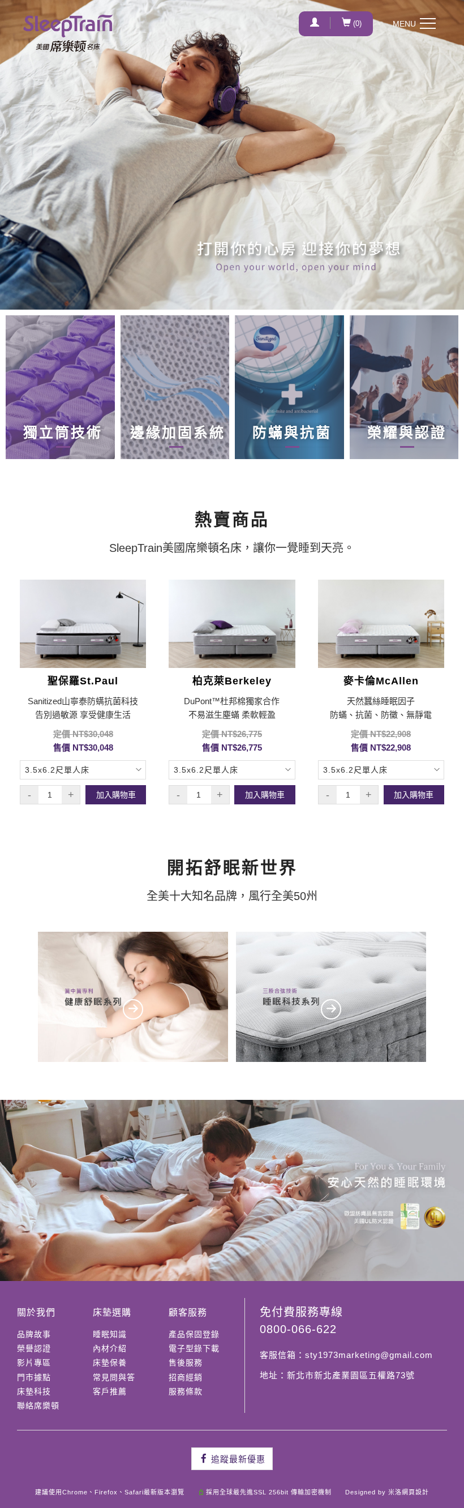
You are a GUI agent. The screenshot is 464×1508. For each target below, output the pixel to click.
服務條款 (186, 1391)
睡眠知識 (110, 1334)
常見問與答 (114, 1377)
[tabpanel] (232, 155)
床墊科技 (34, 1391)
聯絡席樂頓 (38, 1405)
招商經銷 (186, 1377)
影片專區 (34, 1362)
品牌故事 (34, 1334)
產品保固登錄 (194, 1334)
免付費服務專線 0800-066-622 (301, 1320)
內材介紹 (110, 1348)
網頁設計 (415, 1492)
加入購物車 (116, 794)
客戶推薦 (110, 1391)
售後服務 (186, 1362)
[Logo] (68, 33)
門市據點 (34, 1377)
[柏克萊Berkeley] (232, 624)
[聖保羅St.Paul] (83, 624)
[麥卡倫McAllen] (381, 624)
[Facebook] (232, 1458)
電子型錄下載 (194, 1348)
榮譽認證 (34, 1348)
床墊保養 (110, 1362)
